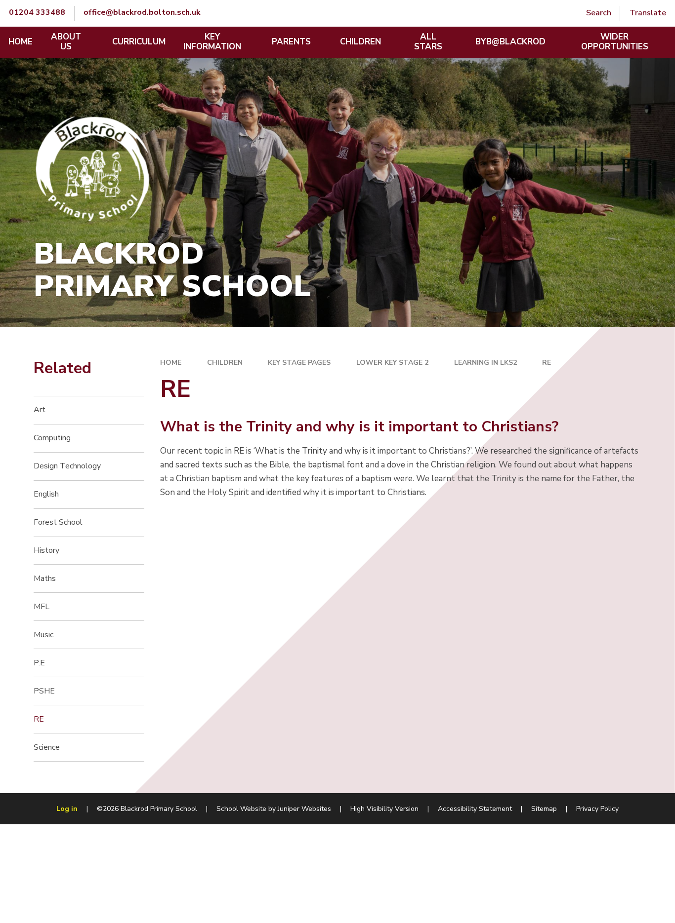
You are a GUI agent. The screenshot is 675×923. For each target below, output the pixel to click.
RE (546, 362)
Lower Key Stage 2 (392, 362)
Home (170, 362)
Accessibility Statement (475, 808)
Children (225, 362)
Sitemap (544, 808)
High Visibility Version (384, 808)
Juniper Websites (304, 808)
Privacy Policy (597, 808)
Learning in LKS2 (485, 362)
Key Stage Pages (299, 362)
